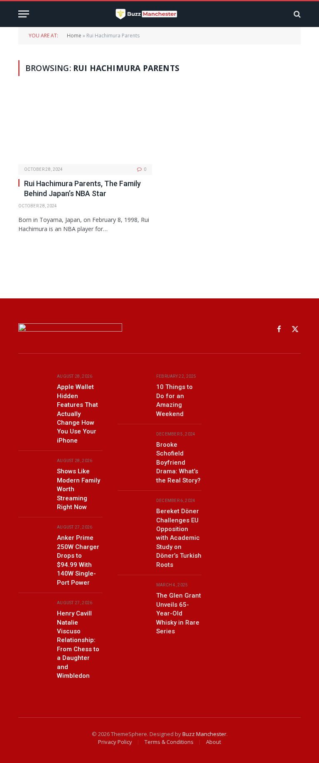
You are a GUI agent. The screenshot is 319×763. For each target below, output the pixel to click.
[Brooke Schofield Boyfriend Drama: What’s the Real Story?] (133, 443)
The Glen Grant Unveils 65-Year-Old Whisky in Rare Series (178, 613)
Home (74, 35)
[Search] (296, 14)
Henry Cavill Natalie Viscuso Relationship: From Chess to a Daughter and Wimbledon (78, 644)
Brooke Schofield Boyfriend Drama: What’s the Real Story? (178, 462)
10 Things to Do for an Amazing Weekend (174, 400)
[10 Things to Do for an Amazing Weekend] (133, 385)
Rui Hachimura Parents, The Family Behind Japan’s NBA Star (82, 188)
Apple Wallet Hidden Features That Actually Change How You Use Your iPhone (77, 413)
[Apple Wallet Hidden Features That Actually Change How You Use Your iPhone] (33, 385)
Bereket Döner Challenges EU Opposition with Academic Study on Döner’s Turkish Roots (178, 538)
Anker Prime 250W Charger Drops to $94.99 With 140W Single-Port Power (78, 560)
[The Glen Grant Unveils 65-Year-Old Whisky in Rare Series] (133, 594)
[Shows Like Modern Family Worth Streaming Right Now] (33, 470)
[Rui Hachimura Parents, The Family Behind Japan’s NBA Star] (85, 128)
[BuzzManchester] (159, 14)
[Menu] (23, 14)
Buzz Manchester (204, 734)
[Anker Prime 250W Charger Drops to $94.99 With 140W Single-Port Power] (33, 536)
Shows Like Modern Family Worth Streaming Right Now (78, 489)
